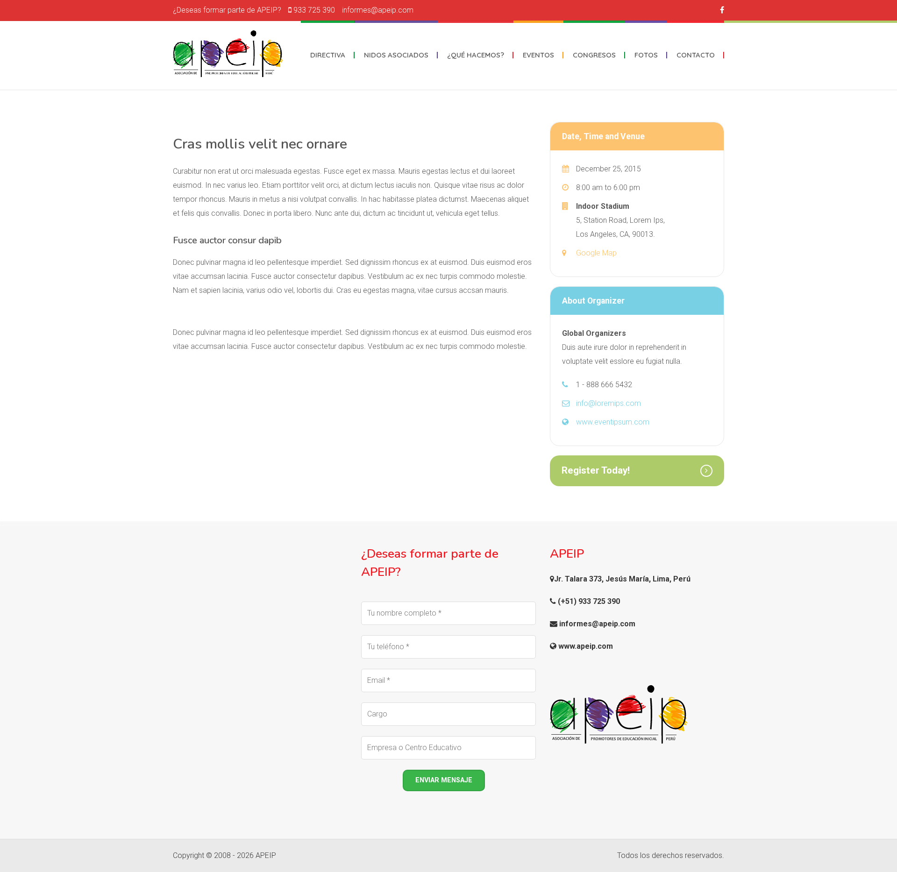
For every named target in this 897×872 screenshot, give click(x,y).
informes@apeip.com (377, 10)
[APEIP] (228, 54)
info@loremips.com (608, 403)
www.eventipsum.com (612, 422)
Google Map (596, 252)
